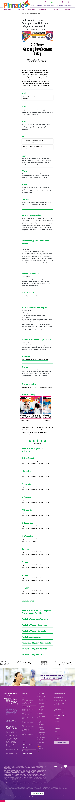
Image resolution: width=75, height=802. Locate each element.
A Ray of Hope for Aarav (31, 216)
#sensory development (28, 427)
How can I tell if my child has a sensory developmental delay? (33, 147)
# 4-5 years (48, 427)
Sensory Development (32, 463)
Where (24, 184)
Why (24, 121)
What (24, 106)
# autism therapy (40, 430)
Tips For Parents (28, 292)
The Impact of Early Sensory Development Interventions (37, 387)
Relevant (25, 367)
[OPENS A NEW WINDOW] (52, 2)
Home (23, 13)
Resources (26, 356)
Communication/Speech (34, 461)
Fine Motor (44, 461)
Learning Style (25, 604)
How (23, 156)
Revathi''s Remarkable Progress (35, 307)
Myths (24, 93)
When (24, 171)
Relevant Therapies (30, 394)
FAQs (24, 137)
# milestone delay (39, 427)
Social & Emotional (44, 463)
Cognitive (24, 461)
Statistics (25, 200)
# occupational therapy (33, 432)
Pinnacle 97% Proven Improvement (36, 339)
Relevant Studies (29, 384)
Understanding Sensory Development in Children (35, 359)
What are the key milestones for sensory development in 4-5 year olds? (33, 141)
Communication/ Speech (34, 474)
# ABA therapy (44, 432)
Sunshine (27, 13)
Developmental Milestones (35, 13)
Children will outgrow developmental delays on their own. (35, 97)
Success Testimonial (30, 273)
